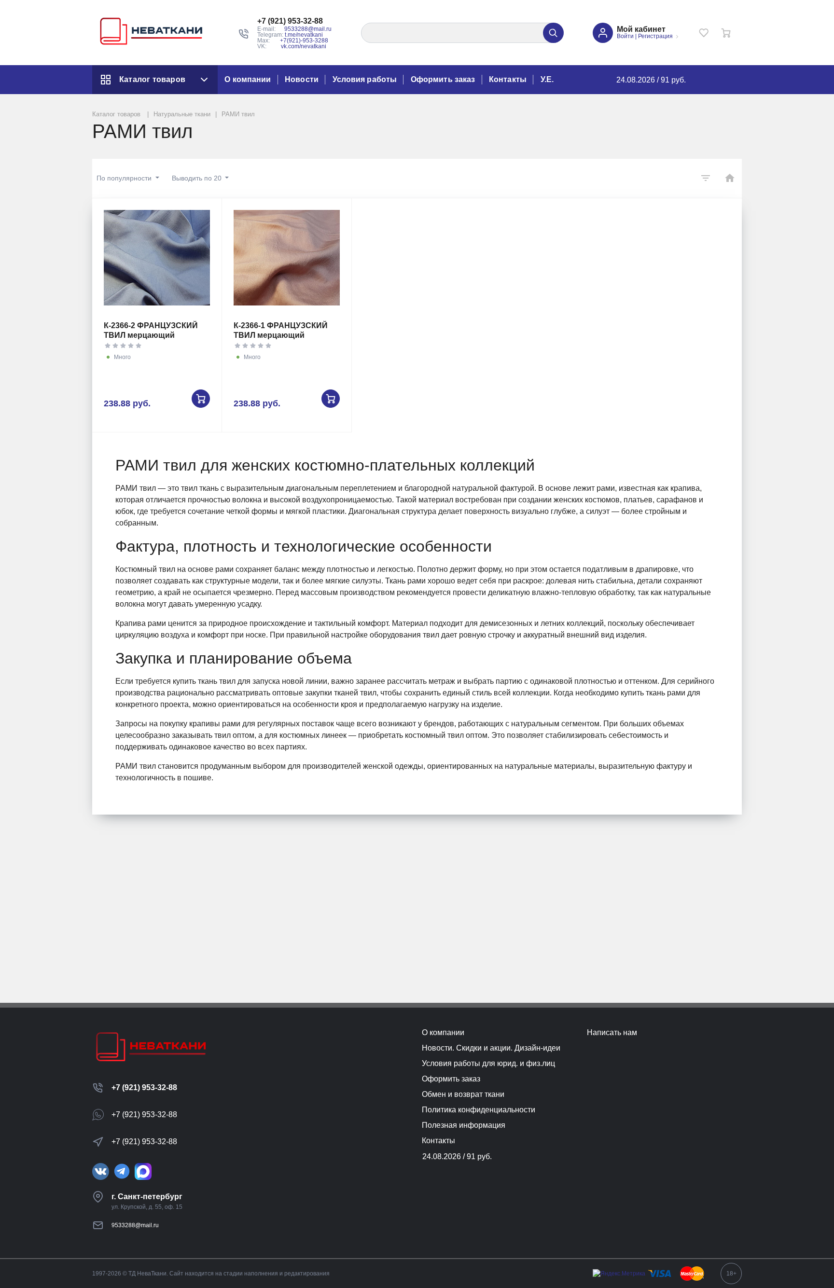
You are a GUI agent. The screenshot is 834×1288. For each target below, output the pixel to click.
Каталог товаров (152, 79)
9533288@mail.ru (308, 29)
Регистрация (655, 36)
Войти (625, 36)
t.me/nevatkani (304, 34)
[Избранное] (704, 33)
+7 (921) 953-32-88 (144, 1087)
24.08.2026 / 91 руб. (651, 80)
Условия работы (365, 79)
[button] (294, 21)
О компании (247, 79)
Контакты (508, 79)
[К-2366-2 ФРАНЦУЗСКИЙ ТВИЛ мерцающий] (157, 257)
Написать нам (612, 1032)
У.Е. (547, 79)
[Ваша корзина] (726, 33)
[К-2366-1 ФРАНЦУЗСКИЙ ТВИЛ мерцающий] (287, 257)
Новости (302, 79)
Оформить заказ (443, 79)
